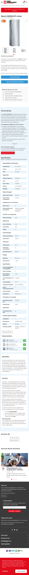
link (14, 416)
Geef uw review (14, 440)
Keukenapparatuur (6, 5)
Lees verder (14, 143)
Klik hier (4, 496)
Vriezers (13, 5)
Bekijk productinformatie (8, 153)
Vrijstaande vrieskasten (20, 5)
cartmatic (17, 553)
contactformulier (13, 411)
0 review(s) (10, 18)
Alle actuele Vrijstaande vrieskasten (15, 82)
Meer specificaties (7, 332)
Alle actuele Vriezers (15, 77)
